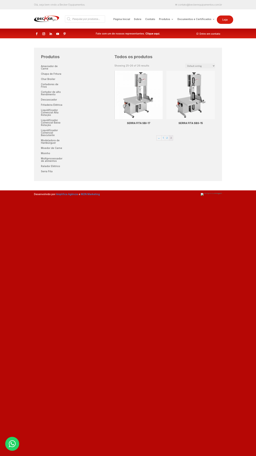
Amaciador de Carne (49, 67)
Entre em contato (210, 33)
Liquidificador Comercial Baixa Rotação (50, 122)
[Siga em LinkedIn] (50, 34)
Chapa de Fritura (51, 74)
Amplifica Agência (67, 194)
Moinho (45, 153)
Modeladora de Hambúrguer (50, 141)
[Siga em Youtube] (57, 34)
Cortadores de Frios (49, 85)
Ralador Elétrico (50, 166)
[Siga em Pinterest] (64, 34)
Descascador (49, 99)
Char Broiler (48, 79)
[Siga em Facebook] (37, 34)
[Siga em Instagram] (43, 34)
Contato (150, 19)
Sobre (137, 19)
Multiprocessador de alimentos (51, 159)
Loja (225, 19)
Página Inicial (121, 19)
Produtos (164, 19)
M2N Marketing (90, 194)
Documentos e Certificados (194, 19)
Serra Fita (47, 171)
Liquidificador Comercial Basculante (49, 133)
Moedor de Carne (51, 148)
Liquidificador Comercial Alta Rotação (50, 112)
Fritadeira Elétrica (51, 105)
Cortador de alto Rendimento (51, 93)
